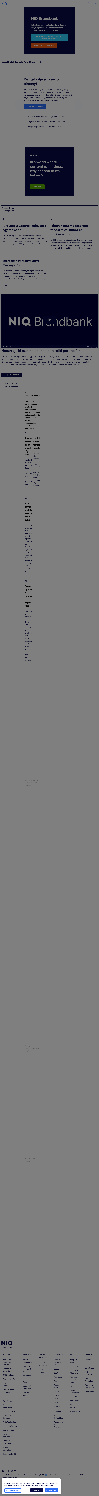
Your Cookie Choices (12, 1490)
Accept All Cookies (51, 1490)
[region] (31, 1486)
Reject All (37, 1490)
